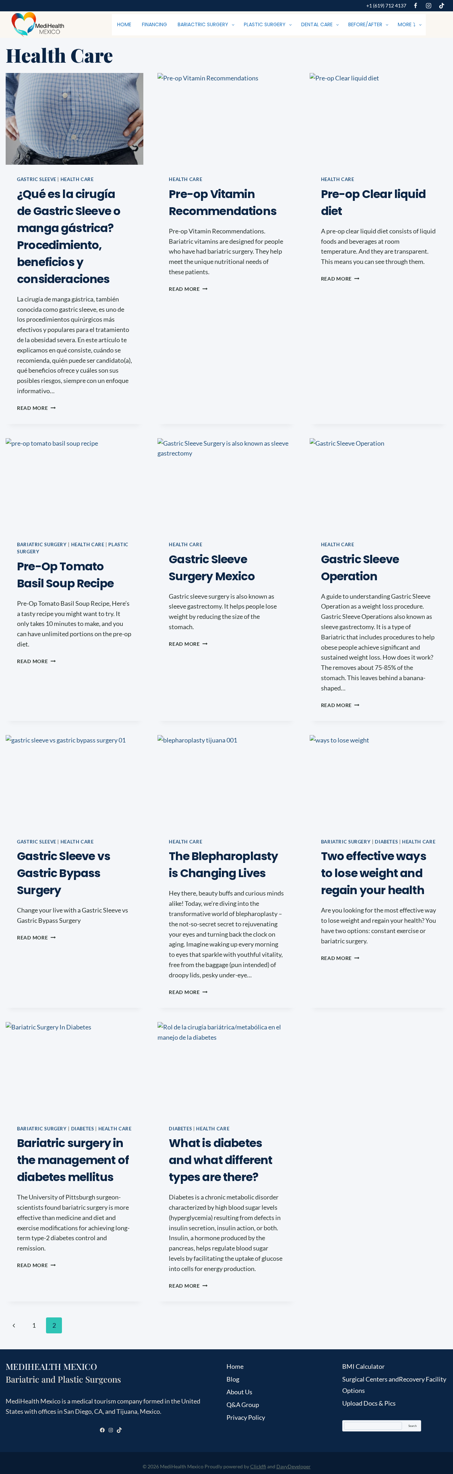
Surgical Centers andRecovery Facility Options (394, 1384)
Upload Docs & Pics (369, 1403)
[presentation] (74, 119)
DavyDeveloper (293, 1466)
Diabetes (386, 842)
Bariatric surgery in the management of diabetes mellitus (73, 1160)
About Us (239, 1392)
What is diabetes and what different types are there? (220, 1160)
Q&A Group (242, 1404)
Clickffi (258, 1466)
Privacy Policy (245, 1417)
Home (234, 1366)
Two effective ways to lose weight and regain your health (373, 873)
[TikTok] (441, 5)
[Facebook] (415, 5)
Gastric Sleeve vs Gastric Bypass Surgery (63, 873)
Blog (232, 1379)
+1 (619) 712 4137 (386, 5)
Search (412, 1426)
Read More (36, 408)
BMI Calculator (363, 1366)
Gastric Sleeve (36, 179)
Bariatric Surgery (42, 544)
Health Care (77, 179)
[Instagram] (428, 5)
